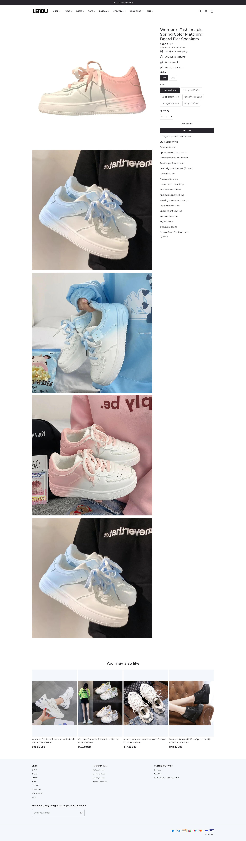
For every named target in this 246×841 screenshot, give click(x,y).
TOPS (34, 781)
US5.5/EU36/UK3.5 (191, 90)
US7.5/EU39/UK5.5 (170, 103)
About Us (157, 774)
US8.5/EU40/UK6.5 (193, 96)
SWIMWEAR (36, 789)
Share (165, 237)
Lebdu (212, 835)
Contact (157, 770)
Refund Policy (98, 770)
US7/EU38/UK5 (191, 103)
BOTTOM (35, 785)
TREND (34, 774)
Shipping (163, 47)
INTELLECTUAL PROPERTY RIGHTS (166, 778)
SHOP (34, 770)
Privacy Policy (98, 778)
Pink (164, 77)
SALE (34, 797)
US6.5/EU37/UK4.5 (170, 96)
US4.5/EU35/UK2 (170, 90)
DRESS (34, 778)
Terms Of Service (100, 781)
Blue (173, 77)
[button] (199, 11)
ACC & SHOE (37, 793)
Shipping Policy (99, 774)
